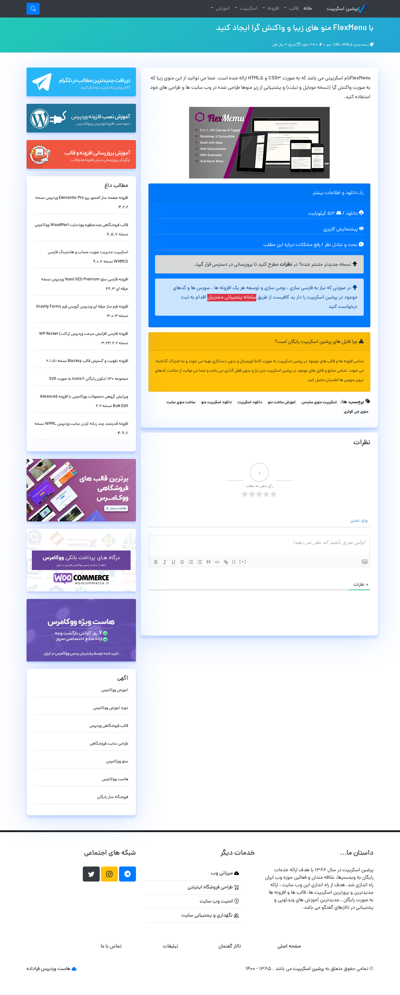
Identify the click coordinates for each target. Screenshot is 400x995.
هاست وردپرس (55, 969)
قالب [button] (293, 9)
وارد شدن (360, 521)
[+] (242, 561)
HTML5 (347, 45)
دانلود (352, 214)
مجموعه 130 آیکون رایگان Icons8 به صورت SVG (88, 379)
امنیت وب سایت (217, 901)
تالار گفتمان (229, 946)
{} (234, 561)
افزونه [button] (272, 9)
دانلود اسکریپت (250, 402)
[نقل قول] (208, 562)
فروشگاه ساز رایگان (112, 797)
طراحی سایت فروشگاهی (109, 744)
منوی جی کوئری (356, 412)
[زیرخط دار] (173, 562)
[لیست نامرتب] (199, 562)
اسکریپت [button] (248, 9)
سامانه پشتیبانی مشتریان (231, 297)
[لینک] (226, 562)
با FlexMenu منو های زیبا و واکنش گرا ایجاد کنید (294, 28)
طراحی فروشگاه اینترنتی (211, 887)
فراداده (33, 969)
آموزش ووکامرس (114, 690)
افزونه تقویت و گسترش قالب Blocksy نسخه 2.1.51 (87, 361)
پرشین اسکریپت (342, 9)
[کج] (164, 562)
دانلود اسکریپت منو (216, 402)
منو (329, 45)
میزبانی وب (222, 873)
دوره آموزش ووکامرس (110, 708)
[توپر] (156, 562)
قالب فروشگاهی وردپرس (108, 726)
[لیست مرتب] (191, 562)
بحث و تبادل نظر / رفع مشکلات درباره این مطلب (311, 245)
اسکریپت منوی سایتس (319, 402)
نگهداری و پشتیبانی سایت (208, 915)
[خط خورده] (182, 562)
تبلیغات (170, 946)
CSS (336, 45)
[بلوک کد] (217, 562)
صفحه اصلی (289, 946)
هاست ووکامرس (115, 779)
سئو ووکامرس (117, 762)
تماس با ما (111, 946)
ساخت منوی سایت (181, 402)
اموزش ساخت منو (282, 402)
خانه (306, 9)
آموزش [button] (222, 9)
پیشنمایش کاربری (341, 229)
